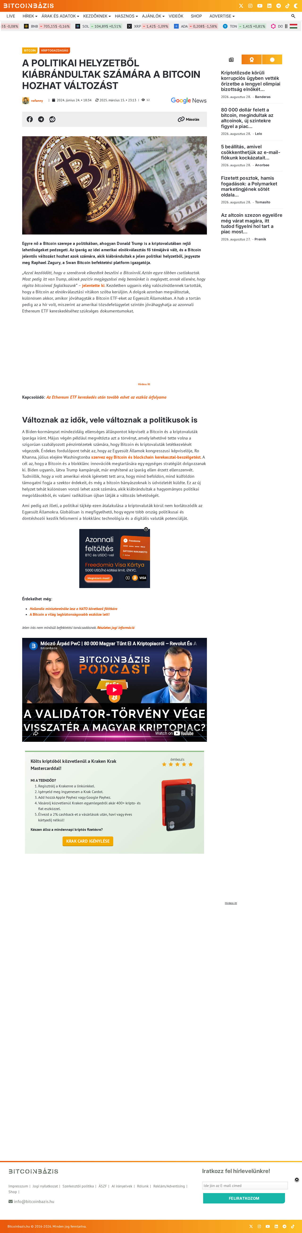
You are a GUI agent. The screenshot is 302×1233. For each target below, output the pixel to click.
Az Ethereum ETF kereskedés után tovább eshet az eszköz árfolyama (106, 397)
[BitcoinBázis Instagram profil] (250, 6)
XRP (137, 26)
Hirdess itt (144, 384)
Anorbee (262, 165)
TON (233, 26)
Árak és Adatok (59, 16)
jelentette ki (93, 285)
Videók (176, 16)
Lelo (258, 134)
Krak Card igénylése (87, 841)
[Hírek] (189, 100)
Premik (260, 239)
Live (11, 16)
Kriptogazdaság (54, 50)
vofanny (37, 100)
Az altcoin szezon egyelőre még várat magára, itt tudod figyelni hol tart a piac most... (251, 223)
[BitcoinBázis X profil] (241, 6)
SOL (87, 26)
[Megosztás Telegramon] (41, 119)
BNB (36, 26)
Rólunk (143, 1186)
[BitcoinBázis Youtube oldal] (260, 6)
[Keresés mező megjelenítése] (293, 16)
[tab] (231, 59)
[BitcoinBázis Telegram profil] (278, 6)
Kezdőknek (95, 16)
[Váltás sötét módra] (296, 6)
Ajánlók (151, 16)
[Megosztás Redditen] (52, 119)
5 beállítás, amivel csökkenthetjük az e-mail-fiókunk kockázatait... (250, 152)
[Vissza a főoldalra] (29, 4)
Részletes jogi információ (115, 627)
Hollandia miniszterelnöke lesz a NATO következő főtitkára (73, 608)
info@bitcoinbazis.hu (34, 1201)
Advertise (220, 16)
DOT (282, 26)
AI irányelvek (122, 1186)
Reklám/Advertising (169, 1186)
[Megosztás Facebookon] (30, 119)
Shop (196, 16)
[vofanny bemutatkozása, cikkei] (25, 100)
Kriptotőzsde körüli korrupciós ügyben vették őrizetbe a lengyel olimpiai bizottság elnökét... (250, 81)
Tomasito (262, 202)
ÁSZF (103, 1186)
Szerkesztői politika (78, 1186)
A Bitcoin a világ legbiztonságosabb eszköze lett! (70, 614)
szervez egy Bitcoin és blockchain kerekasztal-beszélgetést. (146, 457)
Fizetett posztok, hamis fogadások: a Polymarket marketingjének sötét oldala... (249, 186)
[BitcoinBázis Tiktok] (287, 6)
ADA (184, 26)
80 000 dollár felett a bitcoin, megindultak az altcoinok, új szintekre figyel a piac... (247, 118)
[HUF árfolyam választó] (293, 26)
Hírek (28, 16)
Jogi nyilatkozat (45, 1186)
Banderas (263, 97)
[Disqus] (151, 966)
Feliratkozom (244, 1198)
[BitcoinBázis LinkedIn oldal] (269, 6)
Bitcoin (30, 50)
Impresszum (18, 1186)
